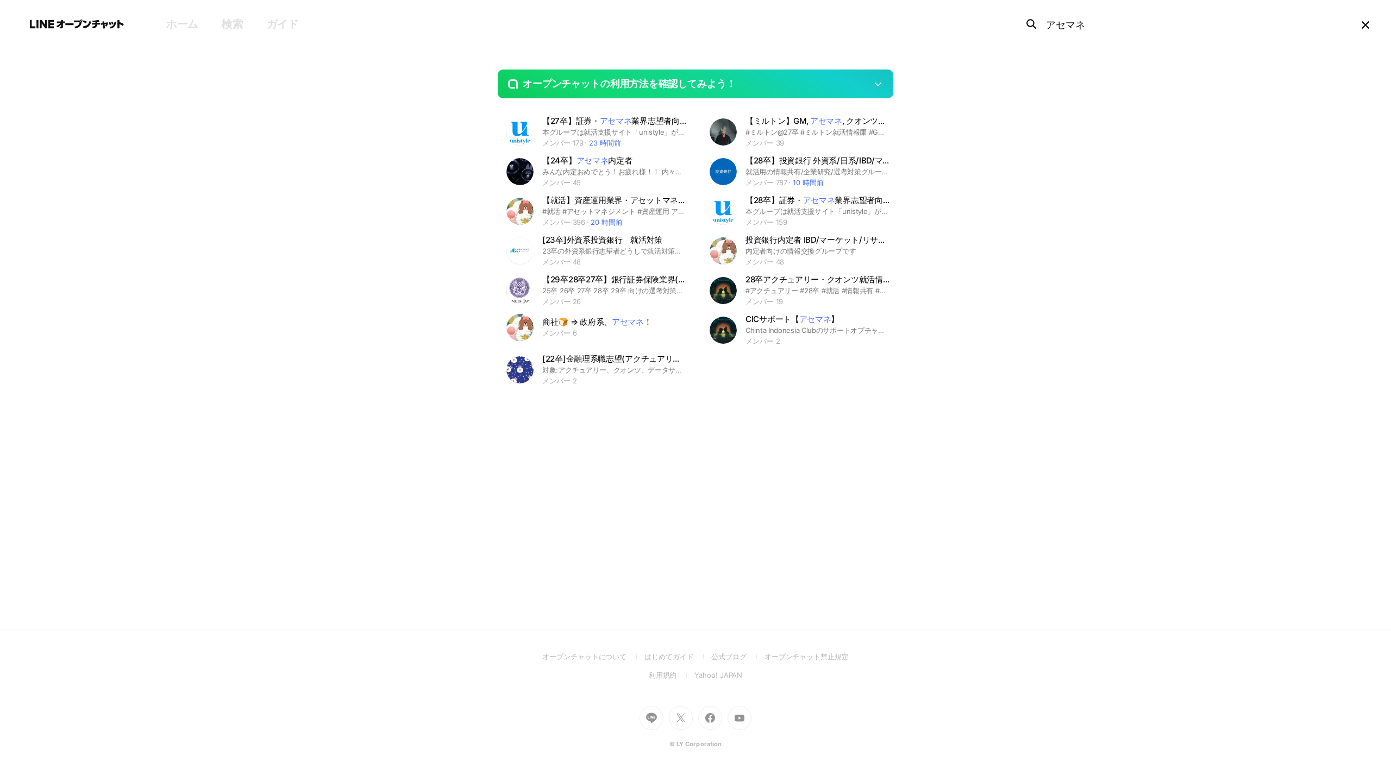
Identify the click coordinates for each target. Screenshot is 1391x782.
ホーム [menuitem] (182, 23)
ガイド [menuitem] (283, 23)
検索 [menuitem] (232, 23)
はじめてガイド (677, 656)
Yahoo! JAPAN (718, 675)
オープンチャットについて (593, 656)
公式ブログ (737, 656)
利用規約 (672, 675)
